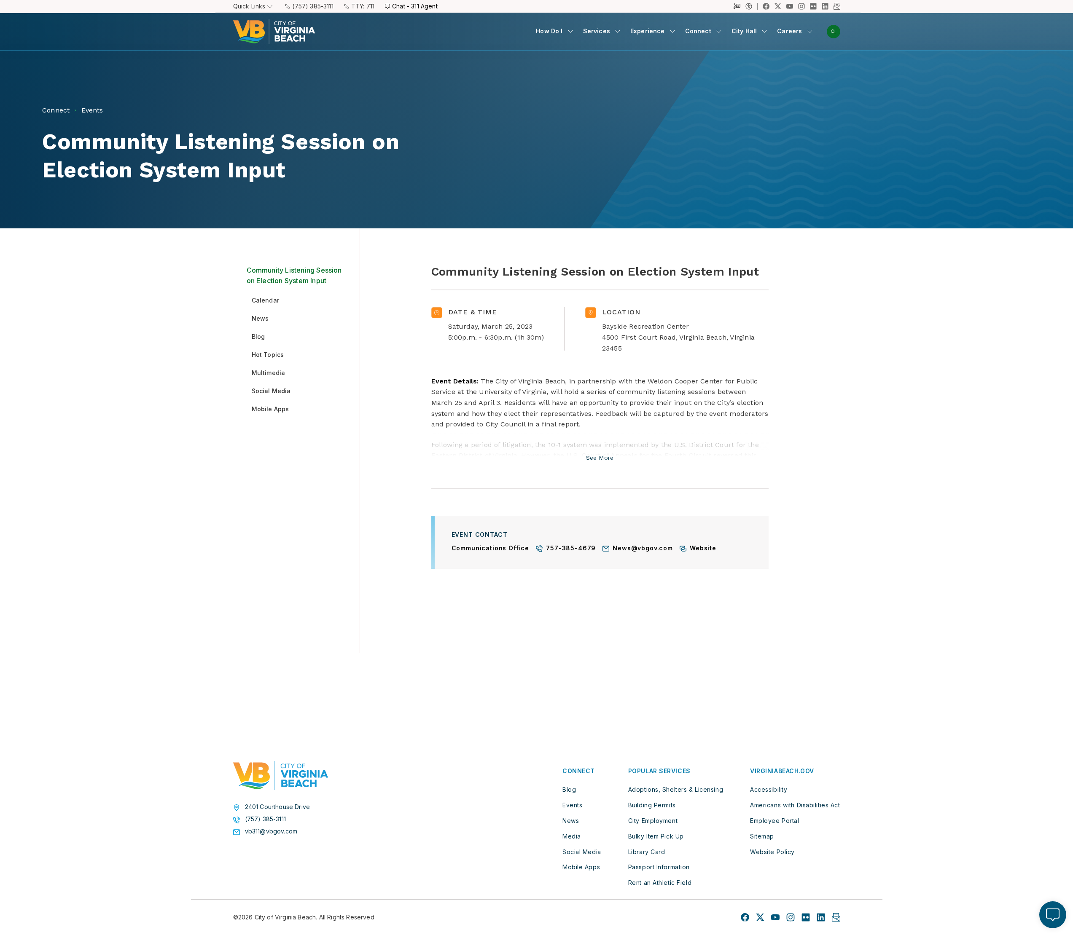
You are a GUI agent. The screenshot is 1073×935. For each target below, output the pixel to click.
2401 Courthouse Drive (277, 807)
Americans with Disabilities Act (795, 805)
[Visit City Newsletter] (836, 917)
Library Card (646, 851)
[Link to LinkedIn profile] (825, 6)
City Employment (653, 820)
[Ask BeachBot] (1052, 914)
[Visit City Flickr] (805, 917)
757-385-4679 (571, 548)
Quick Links (249, 6)
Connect (698, 31)
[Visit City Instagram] (790, 917)
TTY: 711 (362, 6)
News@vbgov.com (643, 548)
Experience (647, 31)
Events (572, 805)
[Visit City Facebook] (745, 917)
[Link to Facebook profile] (766, 6)
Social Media (581, 851)
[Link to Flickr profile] (813, 6)
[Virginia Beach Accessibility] (751, 6)
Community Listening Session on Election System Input (294, 275)
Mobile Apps (581, 867)
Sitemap (762, 836)
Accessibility (768, 789)
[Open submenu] (570, 31)
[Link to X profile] (777, 6)
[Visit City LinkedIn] (821, 917)
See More (599, 457)
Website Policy (772, 851)
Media (571, 836)
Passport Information (659, 867)
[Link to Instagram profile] (801, 6)
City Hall (744, 31)
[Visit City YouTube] (775, 917)
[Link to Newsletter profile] (837, 6)
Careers (789, 31)
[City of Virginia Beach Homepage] (274, 31)
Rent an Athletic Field (659, 882)
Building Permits (652, 805)
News (570, 820)
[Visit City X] (760, 917)
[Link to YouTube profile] (789, 6)
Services (596, 31)
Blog (569, 789)
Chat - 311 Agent (415, 6)
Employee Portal (774, 820)
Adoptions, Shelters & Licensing (675, 789)
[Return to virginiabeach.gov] (280, 775)
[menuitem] (554, 31)
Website (703, 548)
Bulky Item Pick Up (656, 836)
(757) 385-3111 (312, 6)
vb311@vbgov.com (271, 831)
